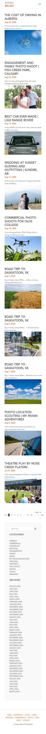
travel (12, 571)
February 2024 (15, 663)
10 (28, 515)
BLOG (37, 717)
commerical (15, 543)
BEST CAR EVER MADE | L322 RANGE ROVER (21, 118)
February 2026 (15, 601)
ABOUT (18, 720)
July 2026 (13, 589)
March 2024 (14, 661)
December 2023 (16, 668)
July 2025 (13, 619)
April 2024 (13, 658)
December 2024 (16, 637)
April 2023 (13, 689)
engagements (15, 551)
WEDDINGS (9, 717)
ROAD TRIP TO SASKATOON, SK (17, 271)
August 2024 (15, 648)
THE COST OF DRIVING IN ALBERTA (23, 17)
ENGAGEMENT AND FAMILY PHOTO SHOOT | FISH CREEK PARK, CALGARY (22, 68)
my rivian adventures (19, 559)
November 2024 (16, 640)
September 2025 (16, 614)
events (12, 553)
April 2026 (13, 596)
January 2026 (15, 604)
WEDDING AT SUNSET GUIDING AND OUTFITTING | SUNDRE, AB (21, 168)
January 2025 (15, 635)
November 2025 (16, 609)
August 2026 (15, 586)
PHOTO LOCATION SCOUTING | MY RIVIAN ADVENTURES (21, 416)
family (12, 556)
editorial (13, 548)
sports (12, 569)
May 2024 (13, 655)
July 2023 (13, 681)
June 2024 (13, 653)
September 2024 (16, 645)
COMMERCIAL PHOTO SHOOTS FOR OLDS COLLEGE (20, 221)
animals (13, 541)
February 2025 (15, 632)
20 (31, 515)
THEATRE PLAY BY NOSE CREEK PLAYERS (22, 465)
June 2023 (13, 684)
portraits (14, 564)
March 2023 (14, 691)
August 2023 (15, 678)
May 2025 (13, 624)
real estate (14, 566)
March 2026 (14, 599)
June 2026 (13, 591)
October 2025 (15, 612)
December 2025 (16, 607)
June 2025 (13, 622)
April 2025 (13, 627)
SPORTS (30, 717)
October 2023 (15, 673)
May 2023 (13, 686)
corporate (14, 546)
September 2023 (16, 676)
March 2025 (14, 630)
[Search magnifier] (35, 528)
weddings (13, 574)
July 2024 (13, 650)
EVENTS (27, 715)
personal (13, 561)
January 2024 (15, 666)
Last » (42, 516)
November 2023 (16, 671)
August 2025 (15, 617)
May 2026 (13, 594)
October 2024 (15, 642)
